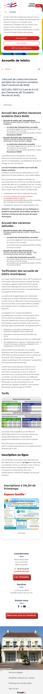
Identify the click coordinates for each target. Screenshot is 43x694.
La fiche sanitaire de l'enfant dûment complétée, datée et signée (17, 197)
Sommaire (8, 105)
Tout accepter (21, 38)
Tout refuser (21, 43)
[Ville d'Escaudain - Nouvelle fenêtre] (21, 648)
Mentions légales (16, 672)
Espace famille (14, 494)
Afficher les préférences (21, 48)
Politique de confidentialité (20, 683)
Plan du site (13, 689)
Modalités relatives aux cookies (21, 678)
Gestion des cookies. (25, 32)
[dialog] (21, 30)
